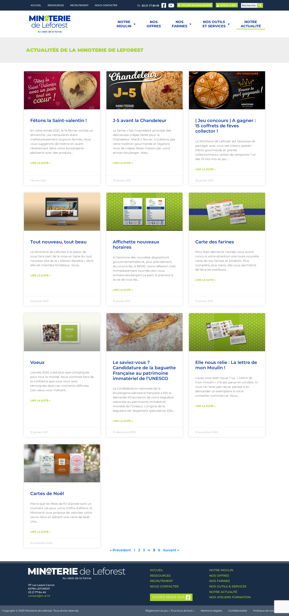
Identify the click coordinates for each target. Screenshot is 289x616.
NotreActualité (251, 24)
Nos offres (219, 576)
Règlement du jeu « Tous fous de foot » (170, 610)
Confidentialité (237, 610)
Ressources (56, 5)
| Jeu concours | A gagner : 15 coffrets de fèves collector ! (225, 126)
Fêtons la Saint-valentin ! (58, 120)
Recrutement (79, 5)
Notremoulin (124, 24)
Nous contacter (106, 5)
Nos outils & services (227, 586)
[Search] (260, 5)
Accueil (36, 5)
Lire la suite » (40, 163)
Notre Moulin (221, 570)
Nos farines (219, 581)
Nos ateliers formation (230, 597)
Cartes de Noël (47, 493)
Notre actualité (223, 592)
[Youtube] (171, 5)
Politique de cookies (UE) (269, 610)
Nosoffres (154, 24)
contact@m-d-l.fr (39, 595)
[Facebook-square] (164, 5)
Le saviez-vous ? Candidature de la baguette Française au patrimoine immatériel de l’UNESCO (144, 370)
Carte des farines (214, 241)
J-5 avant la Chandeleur (140, 120)
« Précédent (120, 550)
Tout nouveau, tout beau (58, 241)
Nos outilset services (214, 24)
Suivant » (171, 550)
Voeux (37, 362)
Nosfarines (179, 24)
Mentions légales (211, 610)
